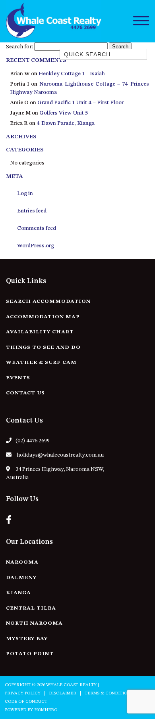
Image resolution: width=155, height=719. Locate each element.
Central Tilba (31, 608)
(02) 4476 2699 (32, 441)
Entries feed (31, 211)
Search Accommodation (48, 301)
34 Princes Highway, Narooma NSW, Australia (55, 473)
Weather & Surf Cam (41, 362)
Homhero (45, 710)
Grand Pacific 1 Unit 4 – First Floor (80, 102)
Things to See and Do (43, 347)
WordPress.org (35, 246)
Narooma (22, 562)
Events (18, 378)
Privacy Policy (23, 693)
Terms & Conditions (109, 693)
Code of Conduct (26, 702)
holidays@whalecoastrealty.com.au (59, 455)
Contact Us (25, 393)
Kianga (18, 592)
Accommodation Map (43, 316)
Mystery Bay (27, 638)
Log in (25, 193)
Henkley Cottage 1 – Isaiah (72, 73)
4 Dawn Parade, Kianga (66, 123)
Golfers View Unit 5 (63, 113)
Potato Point (30, 653)
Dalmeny (21, 577)
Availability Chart (40, 332)
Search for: (19, 47)
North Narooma (34, 623)
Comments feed (36, 228)
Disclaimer (62, 693)
